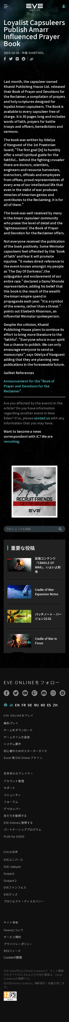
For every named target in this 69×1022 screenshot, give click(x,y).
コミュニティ (12, 795)
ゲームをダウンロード (18, 730)
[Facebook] (6, 693)
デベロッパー (12, 809)
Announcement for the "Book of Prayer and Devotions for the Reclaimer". (29, 386)
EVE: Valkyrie (12, 867)
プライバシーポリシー (18, 944)
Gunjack (9, 873)
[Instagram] (53, 693)
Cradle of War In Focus (46, 640)
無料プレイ (11, 723)
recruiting (11, 441)
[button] (63, 6)
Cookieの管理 (13, 957)
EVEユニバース (13, 859)
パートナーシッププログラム (22, 829)
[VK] (62, 693)
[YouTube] (25, 693)
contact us (42, 417)
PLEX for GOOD (14, 836)
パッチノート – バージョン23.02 (48, 616)
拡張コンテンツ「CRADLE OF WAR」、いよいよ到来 (48, 565)
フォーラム (11, 802)
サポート (9, 788)
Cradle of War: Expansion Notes (46, 591)
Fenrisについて (14, 930)
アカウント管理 (14, 781)
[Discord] (44, 693)
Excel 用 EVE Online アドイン (23, 758)
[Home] (34, 9)
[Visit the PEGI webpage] (10, 996)
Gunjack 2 (10, 880)
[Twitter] (16, 693)
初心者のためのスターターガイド (25, 751)
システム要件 (12, 744)
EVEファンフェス (15, 887)
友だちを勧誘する (15, 815)
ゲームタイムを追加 (17, 737)
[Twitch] (34, 693)
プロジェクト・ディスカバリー (24, 901)
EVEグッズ (11, 894)
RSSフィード (12, 951)
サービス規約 (12, 937)
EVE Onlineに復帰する (18, 823)
